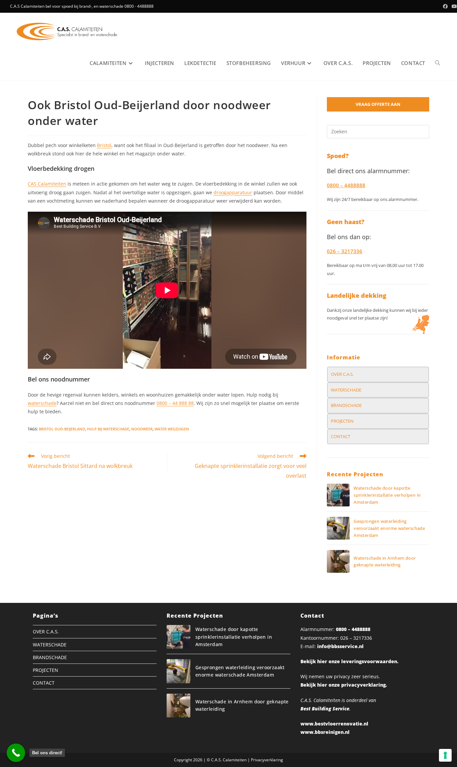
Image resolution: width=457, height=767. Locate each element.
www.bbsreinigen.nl (325, 732)
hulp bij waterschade (108, 428)
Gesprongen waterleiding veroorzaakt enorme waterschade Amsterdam (389, 528)
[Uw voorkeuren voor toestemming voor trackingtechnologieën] (445, 755)
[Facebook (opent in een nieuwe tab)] (445, 6)
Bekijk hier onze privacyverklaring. (343, 685)
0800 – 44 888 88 (175, 403)
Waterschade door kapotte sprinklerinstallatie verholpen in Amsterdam (387, 495)
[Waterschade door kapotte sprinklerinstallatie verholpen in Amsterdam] (338, 495)
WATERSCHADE (346, 390)
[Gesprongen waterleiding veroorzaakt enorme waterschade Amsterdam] (338, 528)
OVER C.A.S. (342, 374)
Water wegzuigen (172, 428)
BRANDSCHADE (346, 405)
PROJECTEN (342, 421)
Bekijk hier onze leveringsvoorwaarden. (349, 661)
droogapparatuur (232, 192)
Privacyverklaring (267, 760)
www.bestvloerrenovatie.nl (334, 723)
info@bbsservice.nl (340, 646)
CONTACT (340, 436)
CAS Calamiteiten (47, 184)
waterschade (42, 403)
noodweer (142, 428)
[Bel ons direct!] (16, 753)
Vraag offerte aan (378, 104)
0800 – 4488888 (353, 629)
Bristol (104, 145)
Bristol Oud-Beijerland (62, 428)
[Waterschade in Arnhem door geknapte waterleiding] (338, 561)
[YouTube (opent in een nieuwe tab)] (453, 6)
